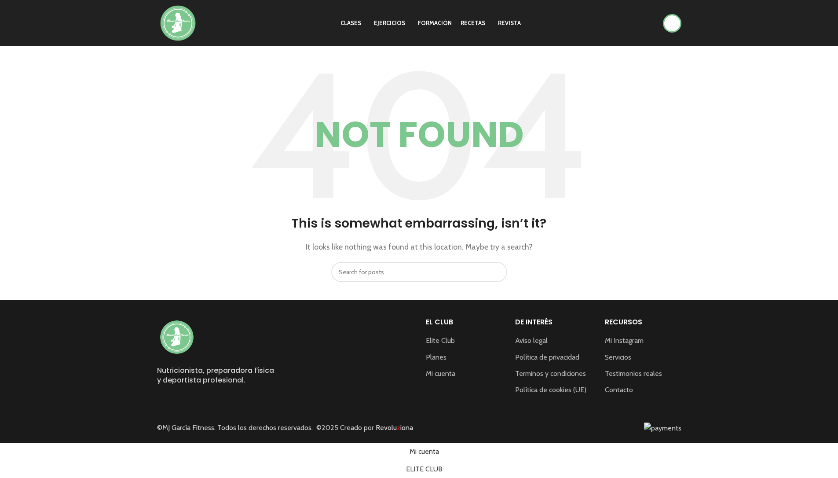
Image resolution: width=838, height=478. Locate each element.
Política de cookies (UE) (550, 390)
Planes (436, 357)
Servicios (618, 357)
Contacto (619, 390)
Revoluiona (393, 427)
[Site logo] (178, 22)
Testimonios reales (633, 373)
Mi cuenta (440, 373)
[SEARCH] (497, 272)
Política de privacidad (547, 357)
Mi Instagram (624, 340)
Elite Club (440, 340)
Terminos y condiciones (550, 373)
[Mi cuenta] (672, 23)
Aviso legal (531, 340)
